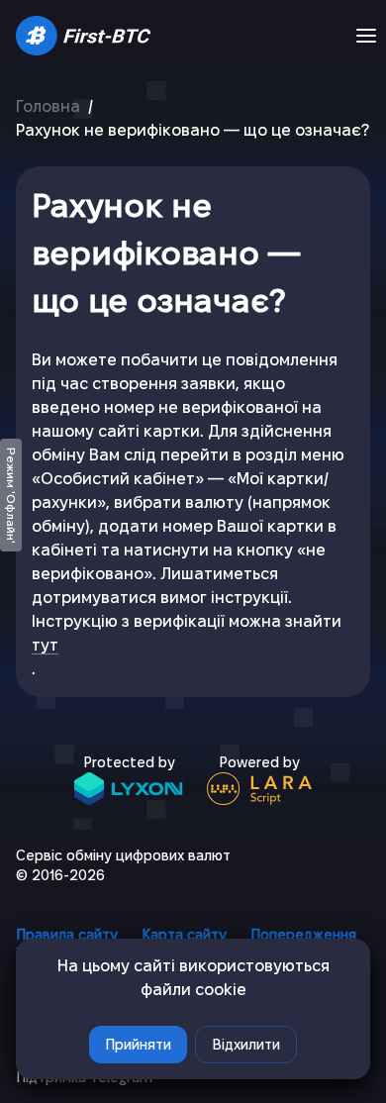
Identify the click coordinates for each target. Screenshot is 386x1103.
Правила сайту (67, 935)
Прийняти (138, 1045)
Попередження (303, 935)
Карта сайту (184, 935)
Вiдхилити (246, 1045)
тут (45, 645)
